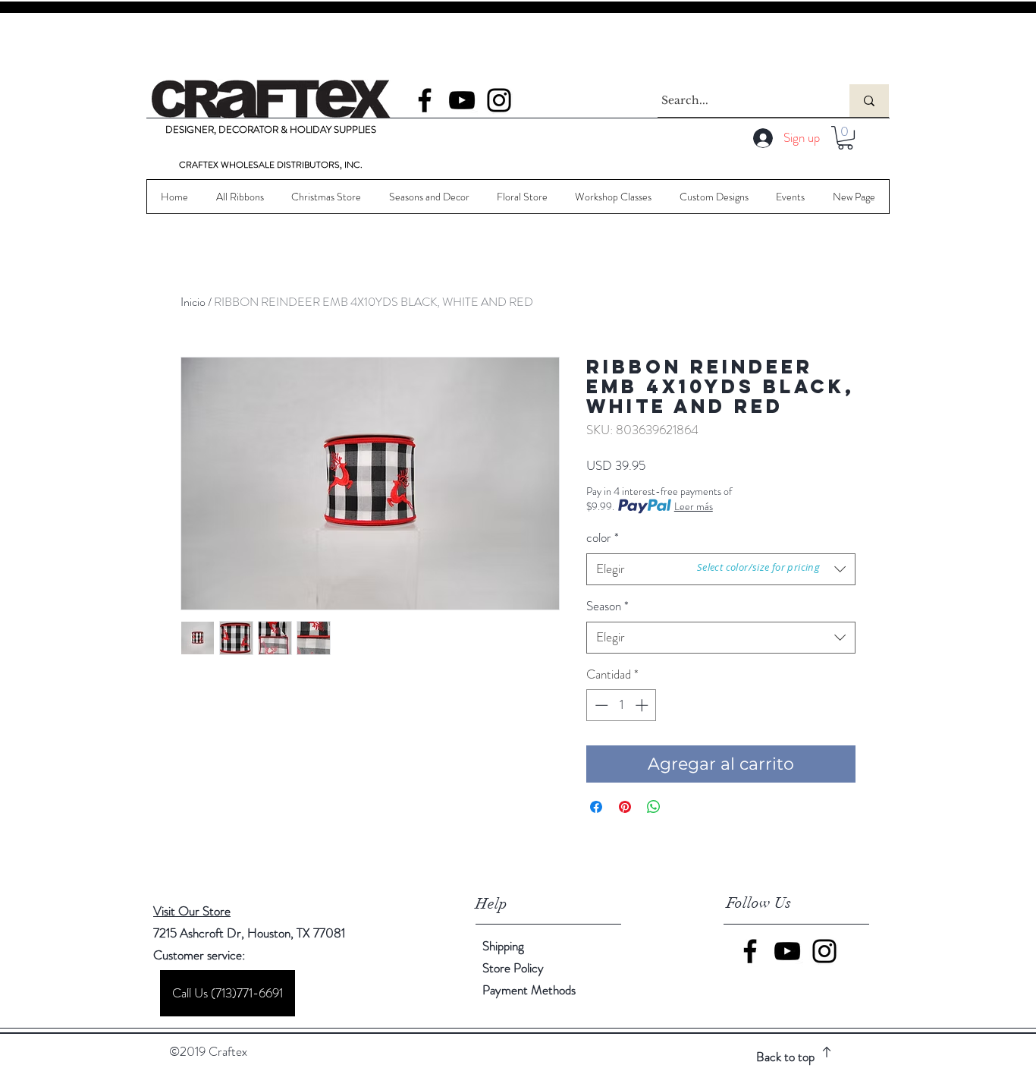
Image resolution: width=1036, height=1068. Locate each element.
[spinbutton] (621, 705)
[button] (845, 138)
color (602, 538)
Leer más (693, 506)
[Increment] (643, 705)
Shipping (503, 946)
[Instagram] (499, 100)
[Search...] (869, 100)
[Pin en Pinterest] (625, 807)
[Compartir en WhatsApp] (654, 807)
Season (607, 606)
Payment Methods (530, 990)
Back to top (785, 1057)
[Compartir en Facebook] (596, 807)
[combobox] (720, 638)
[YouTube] (462, 100)
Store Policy (513, 968)
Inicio (193, 301)
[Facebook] (425, 100)
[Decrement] (600, 705)
